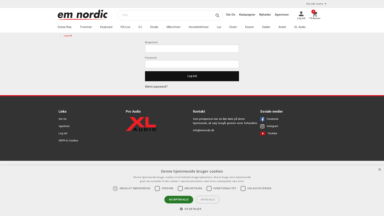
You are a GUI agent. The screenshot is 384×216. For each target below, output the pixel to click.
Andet (282, 27)
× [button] (379, 169)
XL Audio (300, 27)
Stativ (233, 27)
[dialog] (192, 190)
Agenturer (282, 15)
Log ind (63, 133)
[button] (192, 208)
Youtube (272, 133)
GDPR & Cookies (68, 140)
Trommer (86, 27)
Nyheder (265, 15)
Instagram (272, 126)
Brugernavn (151, 42)
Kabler (266, 27)
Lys (219, 27)
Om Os (231, 15)
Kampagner (247, 15)
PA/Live (125, 27)
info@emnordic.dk (203, 130)
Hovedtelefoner (199, 27)
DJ (140, 27)
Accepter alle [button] (179, 199)
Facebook (272, 119)
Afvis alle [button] (208, 199)
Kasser (249, 27)
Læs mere (238, 181)
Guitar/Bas (65, 27)
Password (151, 58)
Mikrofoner (173, 27)
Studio (154, 27)
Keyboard (106, 27)
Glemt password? (156, 87)
